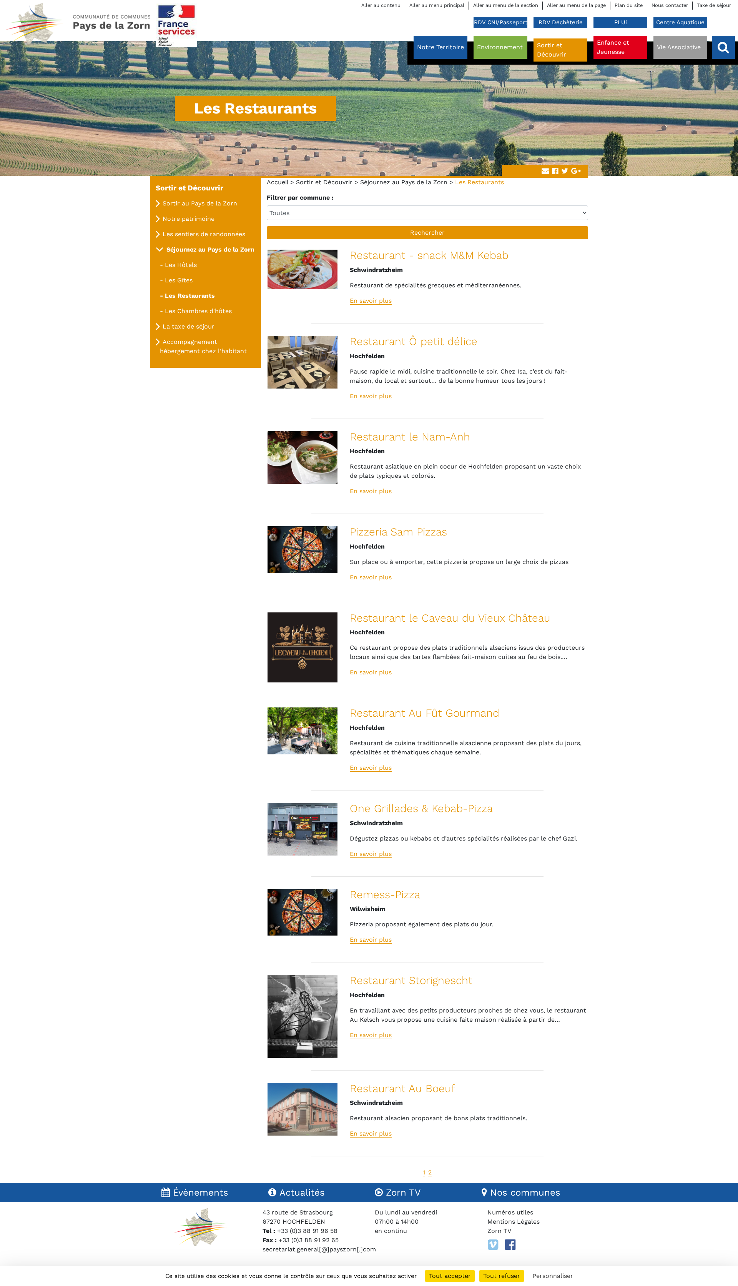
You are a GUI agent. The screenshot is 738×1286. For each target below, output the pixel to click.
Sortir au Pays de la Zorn (200, 203)
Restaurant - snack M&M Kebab (429, 255)
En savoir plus (371, 300)
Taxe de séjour (714, 5)
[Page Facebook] (510, 1245)
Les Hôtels (181, 265)
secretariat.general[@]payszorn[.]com (319, 1249)
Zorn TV (499, 1230)
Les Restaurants (190, 295)
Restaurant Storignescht (411, 980)
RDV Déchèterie (561, 22)
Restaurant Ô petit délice (413, 341)
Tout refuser (501, 1275)
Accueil (277, 182)
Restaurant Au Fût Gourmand (424, 713)
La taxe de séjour (188, 326)
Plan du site (629, 5)
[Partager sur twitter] (564, 171)
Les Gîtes (179, 280)
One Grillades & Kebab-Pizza (421, 808)
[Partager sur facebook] (555, 171)
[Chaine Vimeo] (493, 1245)
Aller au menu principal (436, 5)
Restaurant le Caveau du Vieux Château (450, 618)
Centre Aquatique (680, 22)
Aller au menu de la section (505, 5)
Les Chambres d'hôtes (198, 311)
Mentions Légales (513, 1221)
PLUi (620, 22)
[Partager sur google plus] (576, 171)
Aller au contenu (381, 5)
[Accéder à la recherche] (723, 47)
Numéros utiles (510, 1212)
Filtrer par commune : (300, 197)
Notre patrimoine (188, 218)
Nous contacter (670, 5)
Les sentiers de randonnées (204, 234)
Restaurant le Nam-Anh (410, 436)
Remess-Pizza (385, 894)
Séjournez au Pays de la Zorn (403, 182)
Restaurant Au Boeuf (402, 1088)
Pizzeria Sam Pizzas (398, 531)
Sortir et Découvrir (324, 182)
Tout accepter (450, 1275)
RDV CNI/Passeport (500, 22)
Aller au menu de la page (576, 5)
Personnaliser (552, 1275)
